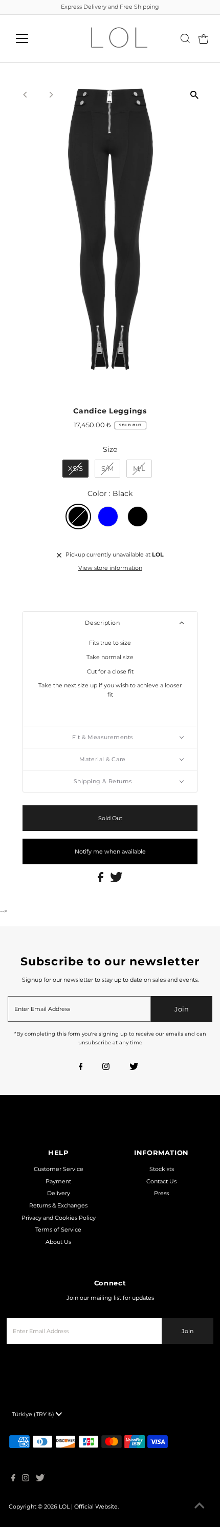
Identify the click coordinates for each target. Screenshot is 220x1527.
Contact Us (161, 1181)
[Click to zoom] (194, 94)
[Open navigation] (33, 38)
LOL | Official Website (88, 1506)
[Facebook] (80, 1067)
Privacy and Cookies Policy (58, 1217)
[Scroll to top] (199, 1506)
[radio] (75, 469)
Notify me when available (110, 851)
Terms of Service (58, 1229)
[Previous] (25, 94)
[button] (109, 622)
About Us (58, 1241)
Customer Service (58, 1169)
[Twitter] (134, 1067)
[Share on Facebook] (101, 880)
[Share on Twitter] (116, 880)
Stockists (161, 1169)
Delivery (58, 1193)
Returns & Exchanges (58, 1205)
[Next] (50, 94)
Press (161, 1193)
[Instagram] (106, 1067)
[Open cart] (204, 38)
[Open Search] (185, 38)
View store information (110, 567)
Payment (58, 1181)
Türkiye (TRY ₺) (34, 1414)
